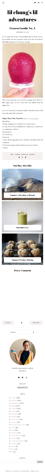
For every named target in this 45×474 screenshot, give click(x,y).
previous (36, 323)
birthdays (14, 433)
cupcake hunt (15, 403)
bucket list (14, 444)
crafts (13, 427)
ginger (17, 154)
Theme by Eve (34, 471)
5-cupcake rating (16, 435)
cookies (13, 411)
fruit (12, 154)
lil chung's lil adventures (22, 16)
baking (13, 406)
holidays (14, 417)
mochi (13, 446)
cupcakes (14, 400)
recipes (32, 154)
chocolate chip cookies (18, 425)
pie (12, 452)
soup (13, 430)
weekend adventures (17, 441)
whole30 (14, 438)
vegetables (14, 414)
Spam (13, 449)
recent (8, 323)
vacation (14, 422)
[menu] (3, 2)
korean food (15, 419)
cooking (14, 408)
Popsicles (24, 154)
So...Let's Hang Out (34, 118)
